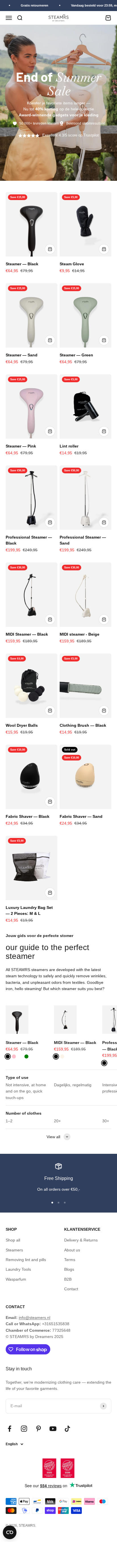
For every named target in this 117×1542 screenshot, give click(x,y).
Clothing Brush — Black (83, 725)
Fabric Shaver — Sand (81, 816)
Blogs (69, 1269)
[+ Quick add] (50, 249)
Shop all (13, 1240)
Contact (71, 1289)
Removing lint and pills (26, 1259)
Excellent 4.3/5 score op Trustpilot (70, 135)
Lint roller (69, 446)
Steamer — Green (76, 355)
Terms (69, 1259)
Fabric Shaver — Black (27, 816)
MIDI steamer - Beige (79, 634)
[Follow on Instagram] (24, 1428)
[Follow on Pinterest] (38, 1428)
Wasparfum (16, 1279)
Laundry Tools (18, 1269)
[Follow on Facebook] (9, 1428)
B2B (68, 1279)
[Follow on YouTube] (53, 1428)
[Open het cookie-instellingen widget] (9, 1532)
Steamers (14, 1250)
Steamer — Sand (21, 355)
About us (72, 1250)
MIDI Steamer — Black (27, 634)
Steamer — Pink (21, 446)
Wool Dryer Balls (22, 725)
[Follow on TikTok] (67, 1428)
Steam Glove (72, 264)
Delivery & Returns (81, 1240)
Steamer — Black (22, 264)
